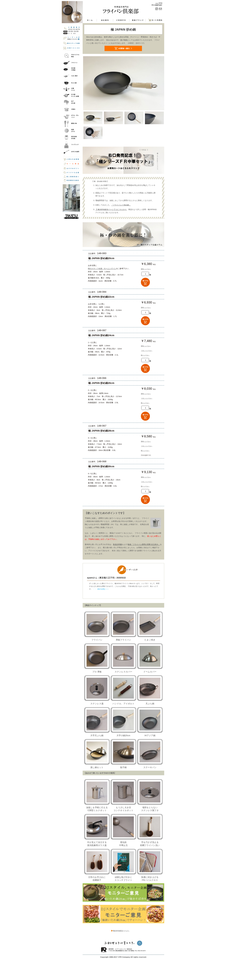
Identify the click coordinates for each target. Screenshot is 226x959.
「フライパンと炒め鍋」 (121, 205)
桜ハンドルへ (145, 355)
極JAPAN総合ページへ (121, 931)
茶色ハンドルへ (146, 269)
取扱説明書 (117, 544)
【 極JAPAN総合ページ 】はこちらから (111, 209)
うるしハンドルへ (146, 350)
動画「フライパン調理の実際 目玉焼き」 (144, 544)
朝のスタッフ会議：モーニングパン (102, 269)
